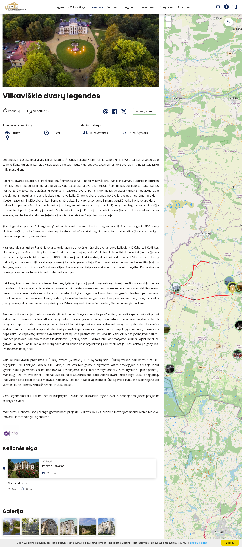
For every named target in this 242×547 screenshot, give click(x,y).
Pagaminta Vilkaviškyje (70, 7)
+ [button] (169, 19)
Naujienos (166, 7)
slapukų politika (198, 542)
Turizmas (96, 7)
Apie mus (184, 7)
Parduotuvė (147, 7)
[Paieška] (218, 7)
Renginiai (128, 7)
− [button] (169, 24)
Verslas (112, 7)
